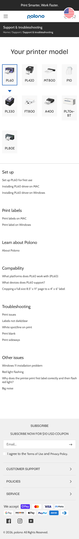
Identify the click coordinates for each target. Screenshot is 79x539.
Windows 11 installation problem (22, 365)
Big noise (7, 388)
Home (6, 32)
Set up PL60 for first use (17, 180)
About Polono (11, 250)
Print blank (8, 333)
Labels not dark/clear (15, 321)
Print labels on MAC (14, 218)
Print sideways (11, 340)
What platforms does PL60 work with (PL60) (30, 276)
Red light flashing (13, 372)
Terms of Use (35, 454)
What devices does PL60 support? (23, 282)
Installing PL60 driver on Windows (23, 193)
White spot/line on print (17, 327)
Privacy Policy (58, 454)
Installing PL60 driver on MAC (20, 186)
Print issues (9, 314)
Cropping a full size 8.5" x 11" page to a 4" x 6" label (33, 289)
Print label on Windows (16, 225)
